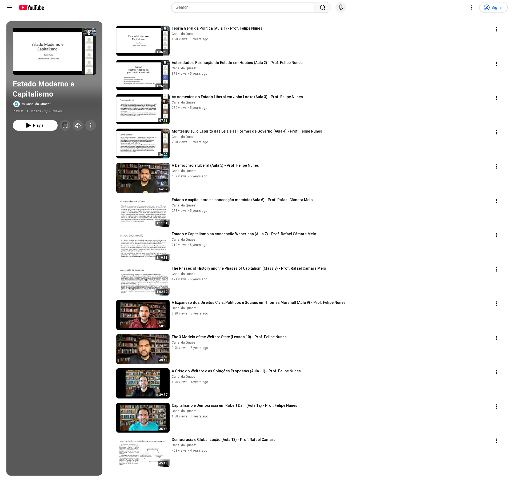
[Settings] (472, 7)
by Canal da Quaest (36, 104)
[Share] (78, 125)
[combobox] (244, 7)
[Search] (322, 7)
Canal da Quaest (184, 34)
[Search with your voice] (340, 7)
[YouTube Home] (31, 7)
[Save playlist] (65, 125)
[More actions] (90, 125)
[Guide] (9, 7)
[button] (54, 51)
